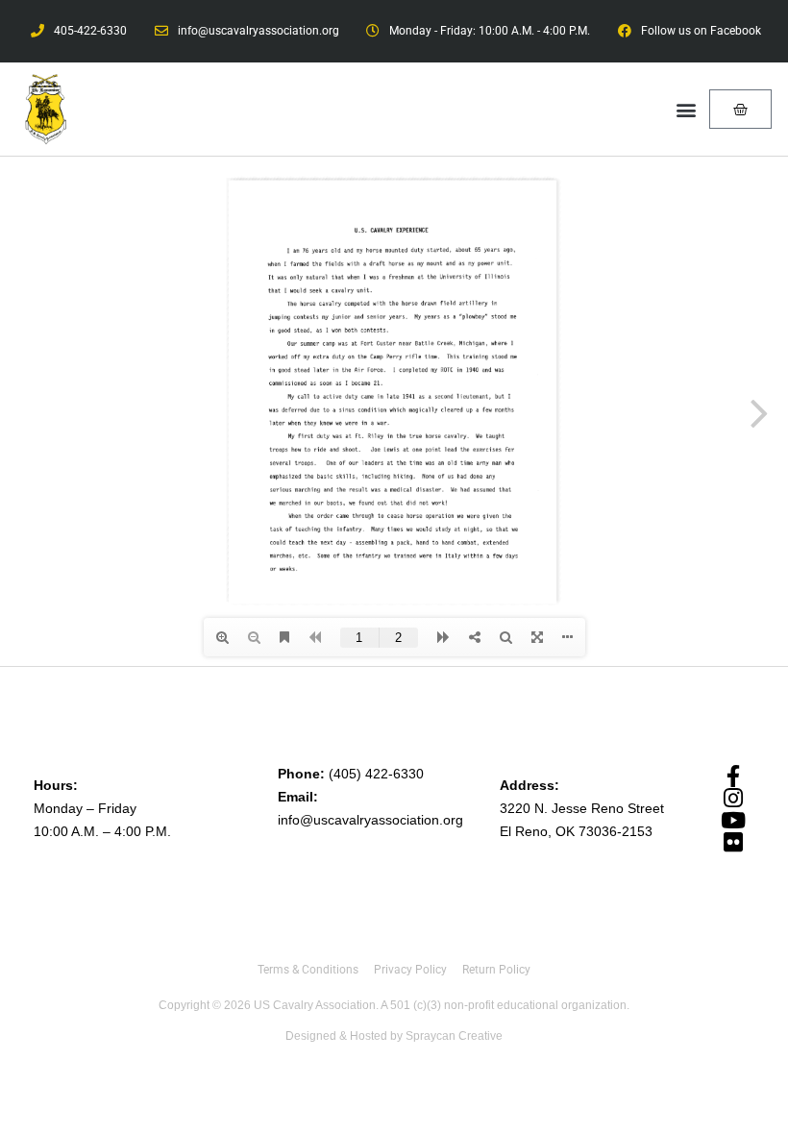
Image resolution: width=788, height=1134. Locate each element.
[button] (686, 109)
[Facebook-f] (733, 776)
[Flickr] (733, 842)
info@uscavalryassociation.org (370, 819)
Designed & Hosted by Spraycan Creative (394, 1036)
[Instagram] (733, 798)
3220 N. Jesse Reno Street (582, 808)
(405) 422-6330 (376, 773)
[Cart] (740, 109)
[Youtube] (733, 820)
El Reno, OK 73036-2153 (576, 831)
